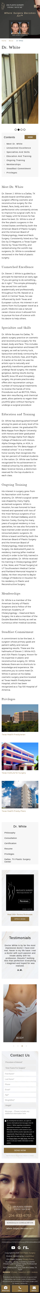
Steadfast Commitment (17, 168)
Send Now (20, 1150)
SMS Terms (24, 1138)
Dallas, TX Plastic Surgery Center (17, 860)
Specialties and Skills (17, 152)
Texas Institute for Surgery (14, 773)
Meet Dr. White (13, 144)
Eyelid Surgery (20, 1020)
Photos (5, 1290)
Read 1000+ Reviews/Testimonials (20, 914)
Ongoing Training (14, 160)
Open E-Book (19, 919)
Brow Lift (20, 1014)
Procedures (31, 1242)
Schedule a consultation (20, 1223)
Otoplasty (20, 1003)
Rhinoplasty (20, 1009)
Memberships (12, 164)
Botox (20, 1031)
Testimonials (20, 1242)
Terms (31, 1155)
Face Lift (20, 1026)
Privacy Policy (13, 1138)
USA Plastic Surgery (5, 1)
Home (4, 41)
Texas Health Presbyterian (13, 735)
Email (34, 1290)
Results (10, 1242)
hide (30, 137)
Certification (10, 843)
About (11, 41)
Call (20, 1290)
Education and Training (17, 156)
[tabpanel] (20, 1013)
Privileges (10, 172)
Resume (8, 849)
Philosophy (9, 833)
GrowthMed (29, 1256)
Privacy (26, 1155)
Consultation (10, 838)
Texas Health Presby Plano (14, 811)
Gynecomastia (20, 998)
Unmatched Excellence (17, 148)
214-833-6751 (20, 1215)
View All (20, 1037)
